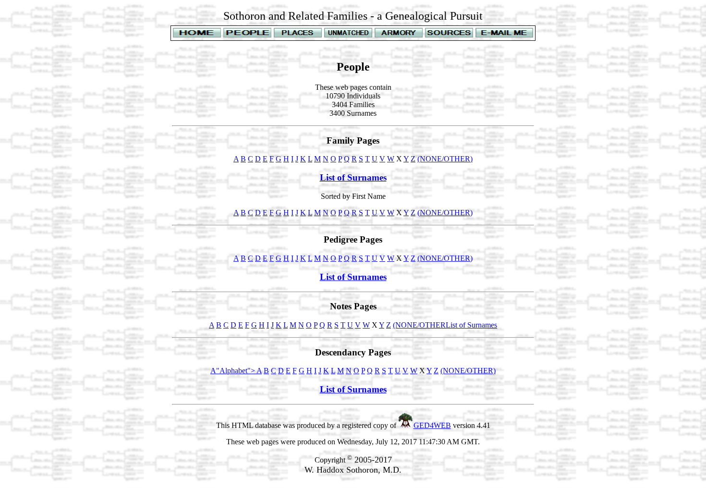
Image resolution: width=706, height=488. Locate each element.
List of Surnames (353, 177)
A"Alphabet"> (233, 370)
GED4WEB (432, 425)
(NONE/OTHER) (445, 159)
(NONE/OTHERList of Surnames (445, 325)
